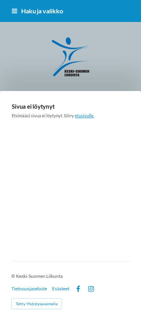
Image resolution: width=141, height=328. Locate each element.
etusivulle (84, 115)
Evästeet (60, 288)
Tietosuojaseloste (29, 288)
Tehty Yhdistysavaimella (37, 303)
